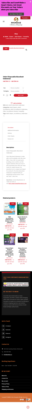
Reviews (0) (10, 139)
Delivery (10, 133)
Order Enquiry (11, 136)
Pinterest (8, 333)
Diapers (11, 36)
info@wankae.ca (8, 354)
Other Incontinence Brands (10, 111)
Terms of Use (5, 386)
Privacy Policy (5, 384)
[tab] (16, 127)
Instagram (8, 337)
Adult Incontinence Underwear (19, 109)
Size (4, 88)
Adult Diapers (18, 36)
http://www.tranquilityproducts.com (17, 183)
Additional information (13, 130)
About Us (4, 375)
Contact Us (5, 378)
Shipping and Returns (8, 389)
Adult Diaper (9, 113)
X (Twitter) (8, 326)
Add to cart (21, 95)
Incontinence (17, 113)
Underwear (24, 113)
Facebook (8, 329)
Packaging (6, 91)
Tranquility (26, 36)
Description (10, 127)
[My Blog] (16, 21)
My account (5, 381)
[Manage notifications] (28, 407)
